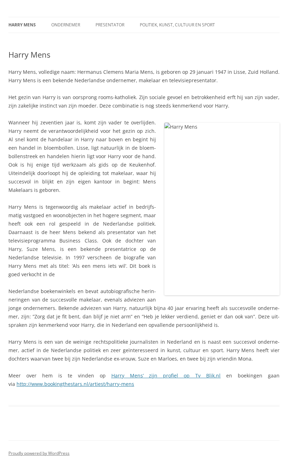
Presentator (110, 25)
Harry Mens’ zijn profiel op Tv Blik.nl (166, 375)
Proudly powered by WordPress (39, 453)
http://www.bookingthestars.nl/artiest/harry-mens (75, 384)
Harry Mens (22, 25)
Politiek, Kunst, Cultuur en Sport (177, 25)
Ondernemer (65, 25)
